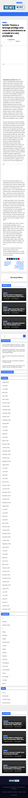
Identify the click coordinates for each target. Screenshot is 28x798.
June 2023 (5, 513)
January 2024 (6, 488)
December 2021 (6, 574)
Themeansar (13, 788)
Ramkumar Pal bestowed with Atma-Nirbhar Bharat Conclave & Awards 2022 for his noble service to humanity (19, 265)
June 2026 (5, 389)
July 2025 (4, 427)
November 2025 (6, 413)
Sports (4, 673)
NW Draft (4, 659)
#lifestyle (18, 41)
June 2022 (5, 554)
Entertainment (5, 642)
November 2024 (6, 454)
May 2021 (4, 598)
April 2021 (4, 602)
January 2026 (5, 406)
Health (4, 649)
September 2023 (6, 502)
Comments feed (6, 699)
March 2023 (5, 523)
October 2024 (5, 457)
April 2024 (5, 478)
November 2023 (6, 495)
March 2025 (5, 440)
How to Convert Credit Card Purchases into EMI (13, 753)
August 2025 (5, 423)
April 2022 (5, 561)
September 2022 (6, 543)
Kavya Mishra (11, 39)
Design (4, 632)
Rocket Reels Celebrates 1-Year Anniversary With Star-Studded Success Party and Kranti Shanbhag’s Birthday (13, 351)
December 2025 (6, 409)
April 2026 (5, 396)
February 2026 (6, 402)
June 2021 (5, 595)
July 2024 (4, 468)
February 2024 (6, 485)
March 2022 (5, 564)
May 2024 (4, 475)
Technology (5, 676)
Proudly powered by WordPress (9, 787)
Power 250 (5, 666)
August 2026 (5, 382)
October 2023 (5, 499)
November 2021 (6, 578)
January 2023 (5, 530)
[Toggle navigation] (15, 14)
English (4, 638)
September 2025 (6, 420)
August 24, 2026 (8, 726)
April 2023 (5, 519)
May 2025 (4, 433)
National (4, 656)
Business (4, 621)
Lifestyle (4, 22)
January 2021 (5, 605)
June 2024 (5, 471)
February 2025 (6, 444)
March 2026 (5, 399)
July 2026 (4, 385)
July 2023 (4, 509)
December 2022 (6, 533)
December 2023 (6, 492)
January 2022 (5, 571)
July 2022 (4, 550)
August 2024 (5, 464)
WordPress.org (6, 702)
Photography (5, 663)
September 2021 (6, 585)
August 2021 (5, 588)
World (3, 683)
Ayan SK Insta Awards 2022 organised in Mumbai (7, 263)
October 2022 (5, 540)
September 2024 (6, 461)
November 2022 (6, 537)
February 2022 (6, 568)
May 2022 (4, 557)
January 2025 (5, 447)
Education (4, 635)
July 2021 (4, 592)
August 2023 (5, 506)
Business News (6, 625)
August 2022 (5, 547)
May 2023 (4, 516)
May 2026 (4, 392)
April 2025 (5, 437)
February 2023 (6, 526)
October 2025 (5, 416)
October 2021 (5, 581)
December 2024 (6, 451)
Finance (4, 645)
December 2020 (6, 609)
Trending (4, 680)
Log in (3, 692)
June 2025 (5, 430)
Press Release (6, 669)
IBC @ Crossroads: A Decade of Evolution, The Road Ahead (14, 768)
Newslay (22, 787)
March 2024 (5, 482)
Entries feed (5, 696)
